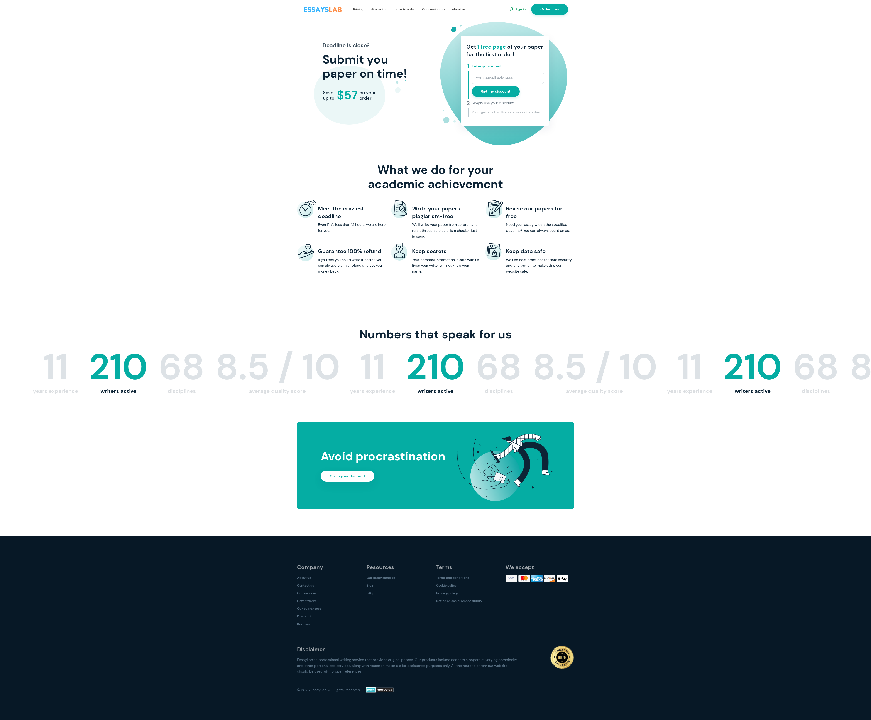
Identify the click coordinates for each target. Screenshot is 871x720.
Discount (304, 616)
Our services (431, 9)
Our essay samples (381, 578)
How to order (405, 9)
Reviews (303, 624)
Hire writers (379, 9)
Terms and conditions (452, 578)
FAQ (370, 593)
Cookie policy (446, 585)
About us (458, 9)
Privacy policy (447, 593)
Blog (370, 585)
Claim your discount (347, 476)
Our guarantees (309, 609)
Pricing (358, 9)
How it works (306, 601)
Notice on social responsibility (459, 601)
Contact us (305, 585)
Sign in (521, 9)
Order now (549, 9)
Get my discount (496, 91)
